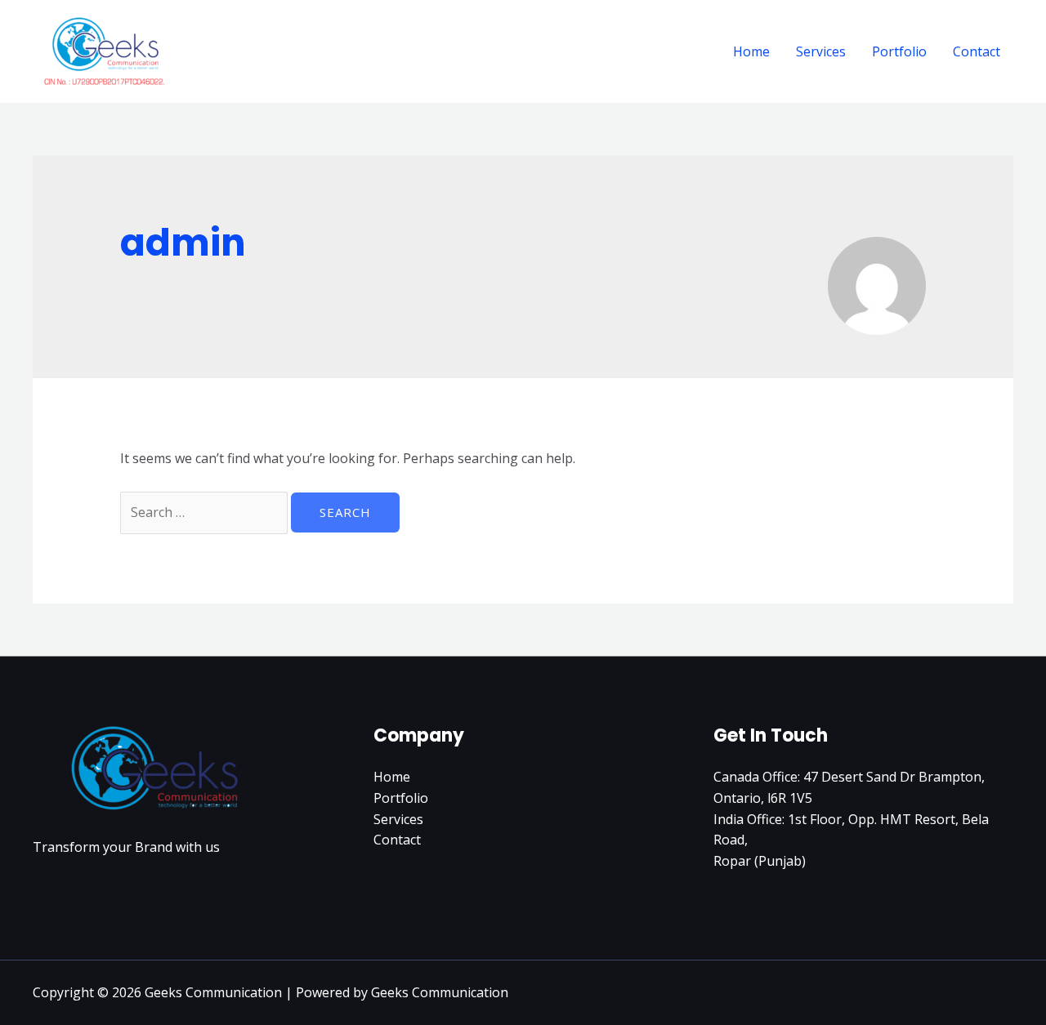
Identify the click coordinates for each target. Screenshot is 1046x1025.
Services (821, 51)
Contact (976, 51)
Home (751, 51)
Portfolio (899, 51)
